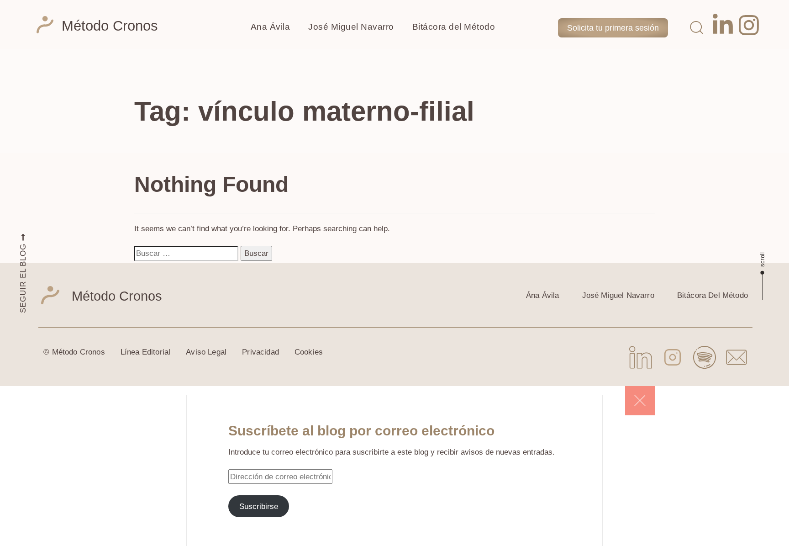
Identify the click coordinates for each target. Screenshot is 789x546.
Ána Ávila (542, 295)
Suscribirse (258, 506)
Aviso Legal (206, 352)
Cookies (309, 352)
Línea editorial (146, 352)
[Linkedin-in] (722, 25)
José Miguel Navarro (351, 27)
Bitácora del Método (453, 27)
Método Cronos (110, 26)
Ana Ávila (270, 27)
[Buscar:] (186, 253)
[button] (696, 27)
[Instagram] (748, 25)
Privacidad (260, 352)
